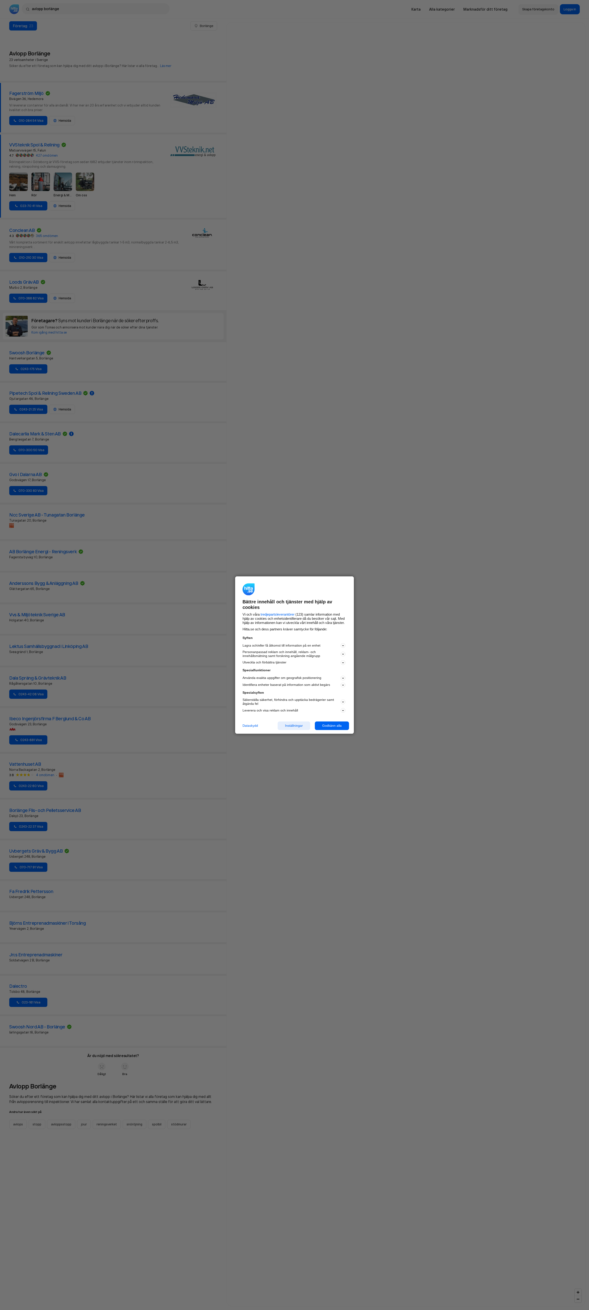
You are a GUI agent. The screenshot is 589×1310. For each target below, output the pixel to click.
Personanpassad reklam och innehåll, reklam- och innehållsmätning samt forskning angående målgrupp (281, 654)
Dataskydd (250, 725)
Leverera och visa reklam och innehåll (270, 710)
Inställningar (294, 725)
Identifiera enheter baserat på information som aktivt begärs (286, 685)
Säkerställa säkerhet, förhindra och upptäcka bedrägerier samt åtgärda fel (288, 702)
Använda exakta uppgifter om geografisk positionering (282, 678)
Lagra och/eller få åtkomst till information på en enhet (281, 645)
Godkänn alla (332, 725)
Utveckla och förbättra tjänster (264, 662)
